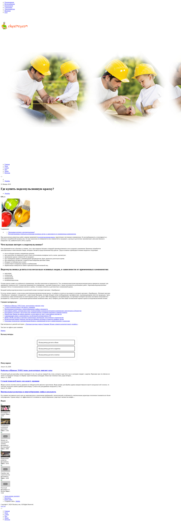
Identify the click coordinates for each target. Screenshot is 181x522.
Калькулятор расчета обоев (48, 342)
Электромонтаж (10, 9)
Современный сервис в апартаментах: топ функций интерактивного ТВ (28, 316)
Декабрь (7, 193)
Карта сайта (8, 499)
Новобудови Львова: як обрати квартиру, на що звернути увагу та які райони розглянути (33, 314)
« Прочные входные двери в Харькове (37, 324)
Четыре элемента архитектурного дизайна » (64, 324)
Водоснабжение (10, 4)
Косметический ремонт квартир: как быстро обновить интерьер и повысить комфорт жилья (34, 319)
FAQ (6, 12)
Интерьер (8, 11)
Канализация (9, 6)
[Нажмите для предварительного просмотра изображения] (16, 227)
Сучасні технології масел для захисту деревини (20, 307)
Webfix (17, 501)
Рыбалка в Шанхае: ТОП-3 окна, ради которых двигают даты (24, 305)
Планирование (9, 2)
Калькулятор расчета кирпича (49, 349)
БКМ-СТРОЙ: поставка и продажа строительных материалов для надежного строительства (34, 317)
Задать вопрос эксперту (12, 496)
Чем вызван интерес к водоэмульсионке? (21, 232)
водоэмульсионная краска (46, 237)
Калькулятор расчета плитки (49, 355)
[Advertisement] (90, 149)
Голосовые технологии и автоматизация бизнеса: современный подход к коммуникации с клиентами (37, 321)
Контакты (8, 498)
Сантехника (8, 7)
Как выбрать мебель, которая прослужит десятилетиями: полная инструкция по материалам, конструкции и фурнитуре (43, 311)
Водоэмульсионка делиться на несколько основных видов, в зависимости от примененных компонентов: (42, 234)
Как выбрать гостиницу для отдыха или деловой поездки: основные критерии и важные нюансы (36, 312)
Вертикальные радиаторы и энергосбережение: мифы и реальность (26, 309)
